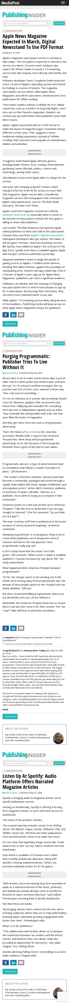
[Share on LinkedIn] (13, 314)
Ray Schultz (11, 373)
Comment (10, 323)
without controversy (16, 214)
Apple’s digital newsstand (47, 235)
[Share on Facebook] (6, 314)
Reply (5, 709)
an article (32, 431)
